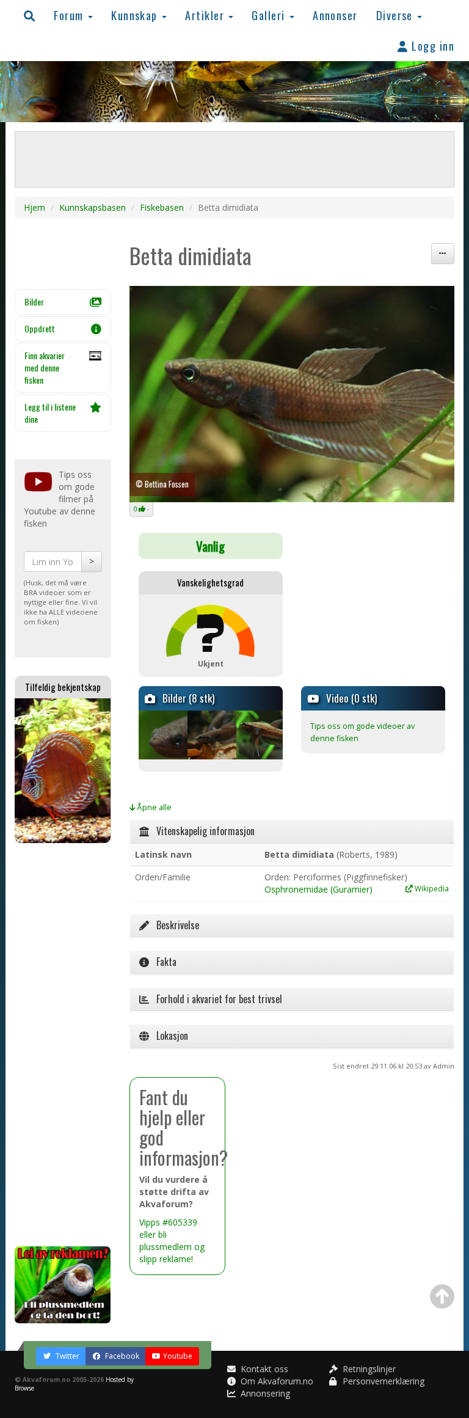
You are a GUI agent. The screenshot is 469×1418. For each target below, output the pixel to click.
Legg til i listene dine (50, 412)
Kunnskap (136, 15)
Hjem (34, 207)
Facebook (121, 1356)
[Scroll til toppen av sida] (442, 1296)
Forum (70, 15)
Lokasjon (168, 1035)
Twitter (66, 1356)
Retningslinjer (368, 1369)
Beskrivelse (174, 925)
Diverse (396, 15)
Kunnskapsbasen (92, 207)
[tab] (292, 831)
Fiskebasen (162, 207)
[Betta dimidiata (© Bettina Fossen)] (292, 394)
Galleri (270, 15)
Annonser (335, 15)
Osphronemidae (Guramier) (318, 889)
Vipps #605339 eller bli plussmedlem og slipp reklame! (172, 1240)
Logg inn (431, 45)
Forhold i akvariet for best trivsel (215, 999)
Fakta (162, 961)
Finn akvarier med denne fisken (44, 367)
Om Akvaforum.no (275, 1381)
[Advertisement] (63, 1044)
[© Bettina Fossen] (162, 735)
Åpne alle (153, 807)
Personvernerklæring (382, 1381)
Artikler (206, 15)
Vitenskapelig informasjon (202, 831)
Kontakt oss (263, 1369)
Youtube (177, 1356)
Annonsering (264, 1393)
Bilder (34, 301)
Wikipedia (431, 888)
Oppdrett (39, 328)
